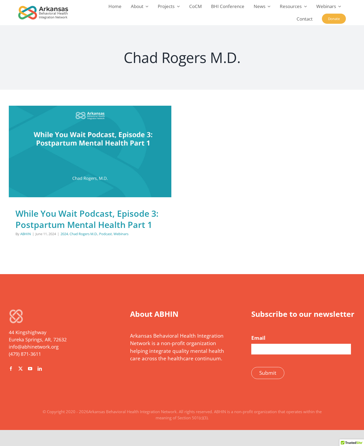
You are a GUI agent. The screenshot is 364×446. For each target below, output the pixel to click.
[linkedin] (40, 368)
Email (258, 338)
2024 (60, 163)
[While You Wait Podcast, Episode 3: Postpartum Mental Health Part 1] (90, 151)
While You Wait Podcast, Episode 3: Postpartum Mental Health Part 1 (87, 219)
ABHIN (25, 233)
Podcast (101, 163)
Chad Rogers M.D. (79, 163)
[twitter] (20, 368)
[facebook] (11, 368)
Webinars (116, 163)
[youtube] (30, 368)
